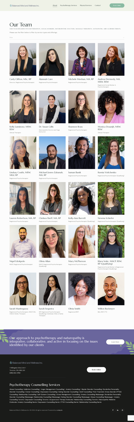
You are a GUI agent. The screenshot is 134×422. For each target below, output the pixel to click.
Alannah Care (46, 79)
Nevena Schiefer (106, 218)
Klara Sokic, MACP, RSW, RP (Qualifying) (110, 262)
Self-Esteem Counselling (46, 394)
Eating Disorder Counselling (68, 392)
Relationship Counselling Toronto (86, 400)
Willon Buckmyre (106, 308)
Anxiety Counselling (73, 389)
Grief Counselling (86, 392)
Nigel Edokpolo (17, 261)
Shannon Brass (75, 126)
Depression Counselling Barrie (49, 402)
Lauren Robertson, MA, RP (23, 218)
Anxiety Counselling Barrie (27, 402)
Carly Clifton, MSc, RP (20, 79)
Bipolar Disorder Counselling (92, 389)
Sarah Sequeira (46, 308)
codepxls (59, 410)
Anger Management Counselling (52, 389)
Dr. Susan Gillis (46, 126)
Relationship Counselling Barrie (90, 402)
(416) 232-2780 (15, 373)
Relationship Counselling (27, 394)
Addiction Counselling (31, 389)
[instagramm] (122, 410)
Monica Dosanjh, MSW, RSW (109, 128)
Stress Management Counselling (68, 394)
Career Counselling (32, 392)
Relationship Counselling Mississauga (47, 397)
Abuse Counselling (16, 389)
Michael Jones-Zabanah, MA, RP (51, 173)
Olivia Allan (44, 261)
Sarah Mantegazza (19, 308)
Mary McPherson (77, 261)
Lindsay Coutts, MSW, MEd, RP (20, 173)
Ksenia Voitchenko (107, 172)
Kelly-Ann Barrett (77, 218)
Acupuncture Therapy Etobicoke (61, 400)
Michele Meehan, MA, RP (81, 79)
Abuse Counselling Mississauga (101, 397)
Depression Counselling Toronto (36, 400)
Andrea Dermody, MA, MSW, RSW (109, 80)
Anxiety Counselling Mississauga (92, 394)
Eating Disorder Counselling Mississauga (75, 397)
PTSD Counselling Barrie (69, 402)
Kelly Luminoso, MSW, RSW (20, 128)
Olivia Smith (74, 308)
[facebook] (113, 410)
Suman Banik (74, 172)
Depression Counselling (49, 392)
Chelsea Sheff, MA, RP (50, 218)
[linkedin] (118, 410)
